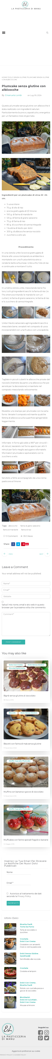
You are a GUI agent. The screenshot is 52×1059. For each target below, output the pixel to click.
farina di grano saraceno (30, 526)
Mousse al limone (27, 1005)
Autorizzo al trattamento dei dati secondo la (24, 894)
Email (10, 883)
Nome (10, 872)
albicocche (12, 526)
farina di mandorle (10, 530)
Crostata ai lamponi (28, 971)
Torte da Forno (27, 927)
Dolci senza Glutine (17, 77)
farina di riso (26, 530)
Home (4, 77)
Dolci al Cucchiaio (28, 1000)
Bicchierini (25, 997)
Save (26, 544)
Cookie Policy (20, 1055)
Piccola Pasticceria (17, 668)
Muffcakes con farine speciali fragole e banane (26, 840)
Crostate (24, 939)
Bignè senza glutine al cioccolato (19, 696)
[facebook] (13, 544)
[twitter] (18, 544)
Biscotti (12, 713)
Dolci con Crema (16, 665)
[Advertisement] (26, 37)
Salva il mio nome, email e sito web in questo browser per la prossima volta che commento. (24, 606)
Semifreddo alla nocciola (30, 959)
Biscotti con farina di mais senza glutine (22, 744)
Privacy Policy (24, 896)
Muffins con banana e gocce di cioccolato (23, 792)
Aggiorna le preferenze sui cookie (26, 1051)
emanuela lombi (13, 95)
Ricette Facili (26, 924)
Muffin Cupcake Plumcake (19, 761)
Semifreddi (25, 956)
